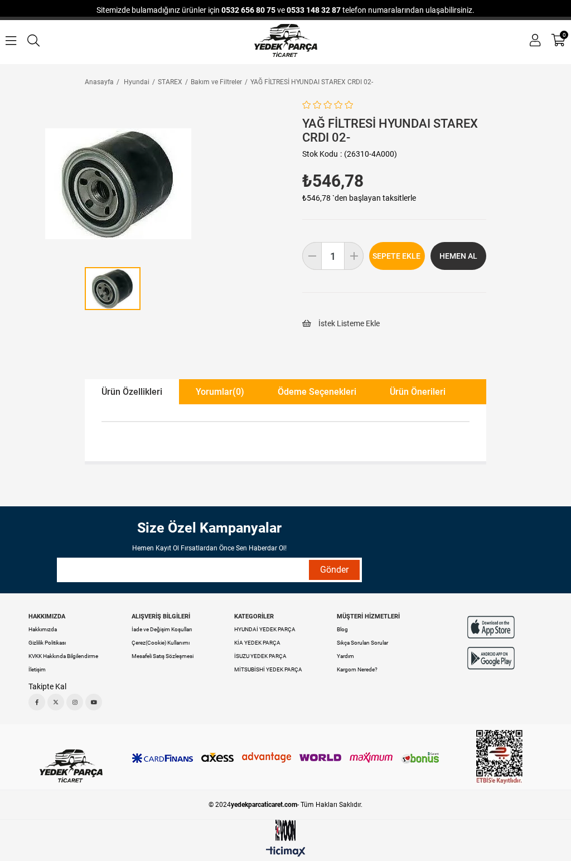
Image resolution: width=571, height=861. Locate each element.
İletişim (37, 669)
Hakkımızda (42, 629)
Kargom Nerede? (357, 669)
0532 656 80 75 (248, 10)
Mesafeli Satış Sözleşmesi (162, 656)
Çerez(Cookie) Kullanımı (161, 643)
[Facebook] (36, 702)
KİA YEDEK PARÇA (257, 643)
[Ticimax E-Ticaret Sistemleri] (286, 852)
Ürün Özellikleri (131, 391)
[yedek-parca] (285, 40)
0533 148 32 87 (314, 10)
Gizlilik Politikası (47, 643)
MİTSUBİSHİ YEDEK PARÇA (268, 669)
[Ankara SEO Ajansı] (285, 830)
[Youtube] (93, 702)
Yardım (345, 656)
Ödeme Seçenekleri (317, 391)
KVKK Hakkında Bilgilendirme (63, 656)
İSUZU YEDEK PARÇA (260, 656)
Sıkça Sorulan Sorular (362, 643)
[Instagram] (74, 702)
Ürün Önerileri (418, 391)
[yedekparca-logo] (71, 765)
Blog (342, 629)
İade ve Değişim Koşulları (162, 629)
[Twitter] (55, 702)
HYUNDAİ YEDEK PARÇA (265, 629)
